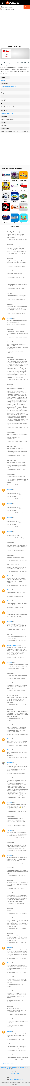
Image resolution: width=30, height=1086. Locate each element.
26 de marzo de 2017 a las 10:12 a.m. (16, 838)
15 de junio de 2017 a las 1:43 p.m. (16, 903)
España (22, 1067)
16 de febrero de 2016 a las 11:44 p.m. (17, 560)
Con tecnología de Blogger (16, 1079)
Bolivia (8, 1067)
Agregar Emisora (15, 1073)
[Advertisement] (15, 29)
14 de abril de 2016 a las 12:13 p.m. (16, 629)
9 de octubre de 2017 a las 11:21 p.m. (16, 1014)
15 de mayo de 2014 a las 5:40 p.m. (16, 277)
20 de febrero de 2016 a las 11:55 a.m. (17, 585)
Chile (18, 1067)
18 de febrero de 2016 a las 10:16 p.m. (17, 571)
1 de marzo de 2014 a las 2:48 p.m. (16, 253)
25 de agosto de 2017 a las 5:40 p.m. (16, 972)
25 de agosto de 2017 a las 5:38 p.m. (16, 958)
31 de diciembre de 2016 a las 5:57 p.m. (17, 757)
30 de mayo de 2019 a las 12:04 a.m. (16, 1060)
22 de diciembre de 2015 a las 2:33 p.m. (17, 441)
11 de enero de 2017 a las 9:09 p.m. (16, 797)
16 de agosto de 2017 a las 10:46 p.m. (17, 928)
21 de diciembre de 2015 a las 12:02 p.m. (17, 427)
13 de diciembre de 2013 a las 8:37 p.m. (17, 239)
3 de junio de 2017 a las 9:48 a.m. (15, 888)
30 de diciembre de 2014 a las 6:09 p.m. (17, 337)
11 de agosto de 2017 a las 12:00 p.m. (17, 913)
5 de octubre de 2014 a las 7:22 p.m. (16, 324)
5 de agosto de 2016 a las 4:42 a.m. (16, 678)
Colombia (13, 1067)
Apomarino (10, 762)
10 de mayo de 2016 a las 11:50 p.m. (16, 640)
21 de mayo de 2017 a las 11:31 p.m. (16, 875)
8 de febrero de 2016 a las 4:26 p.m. (16, 550)
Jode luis (9, 830)
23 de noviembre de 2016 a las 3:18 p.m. (17, 734)
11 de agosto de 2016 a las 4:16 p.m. (16, 704)
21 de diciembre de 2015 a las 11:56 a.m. (17, 379)
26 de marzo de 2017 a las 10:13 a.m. (16, 850)
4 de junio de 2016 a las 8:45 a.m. (15, 657)
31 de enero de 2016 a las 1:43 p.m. (16, 455)
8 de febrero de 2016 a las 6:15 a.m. (16, 527)
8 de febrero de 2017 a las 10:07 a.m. (16, 825)
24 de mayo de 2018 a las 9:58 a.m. (16, 1039)
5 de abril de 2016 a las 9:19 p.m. (15, 607)
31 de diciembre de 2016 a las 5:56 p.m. (17, 745)
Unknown (9, 318)
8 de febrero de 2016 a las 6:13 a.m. (16, 499)
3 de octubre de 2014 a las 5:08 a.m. (16, 313)
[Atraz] (2, 3)
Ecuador (14, 1069)
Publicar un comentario (8, 1064)
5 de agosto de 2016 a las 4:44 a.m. (16, 690)
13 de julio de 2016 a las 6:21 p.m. (15, 668)
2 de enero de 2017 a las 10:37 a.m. (16, 773)
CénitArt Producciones (13, 645)
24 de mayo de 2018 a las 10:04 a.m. (16, 1050)
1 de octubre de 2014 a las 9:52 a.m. (16, 299)
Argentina (3, 1067)
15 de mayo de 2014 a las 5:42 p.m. (16, 288)
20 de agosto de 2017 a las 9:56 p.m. (16, 942)
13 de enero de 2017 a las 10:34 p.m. (16, 811)
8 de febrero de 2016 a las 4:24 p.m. (16, 538)
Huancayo (4, 113)
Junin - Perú (10, 113)
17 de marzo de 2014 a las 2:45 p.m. (16, 266)
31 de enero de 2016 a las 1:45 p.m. (16, 469)
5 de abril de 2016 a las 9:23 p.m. (15, 617)
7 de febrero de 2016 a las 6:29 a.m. (16, 485)
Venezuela (20, 1069)
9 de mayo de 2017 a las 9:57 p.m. (15, 863)
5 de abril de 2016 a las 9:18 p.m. (15, 596)
